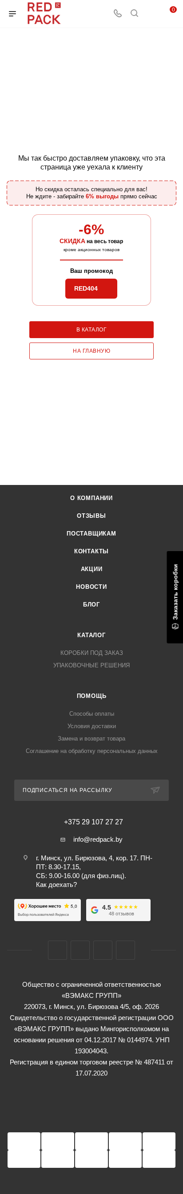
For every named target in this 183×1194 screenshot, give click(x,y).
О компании (91, 498)
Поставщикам (91, 533)
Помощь (92, 696)
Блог (91, 604)
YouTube (102, 950)
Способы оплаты (91, 713)
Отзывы (91, 515)
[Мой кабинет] (151, 14)
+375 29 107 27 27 (93, 822)
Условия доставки (92, 726)
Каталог (91, 635)
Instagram (80, 950)
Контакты (91, 551)
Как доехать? (56, 884)
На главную (91, 351)
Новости (91, 586)
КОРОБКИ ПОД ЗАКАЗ (91, 653)
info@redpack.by (98, 839)
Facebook (57, 950)
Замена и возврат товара (91, 738)
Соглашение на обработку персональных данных (92, 751)
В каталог (91, 330)
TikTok (125, 950)
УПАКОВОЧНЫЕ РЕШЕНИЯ (91, 665)
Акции (92, 569)
